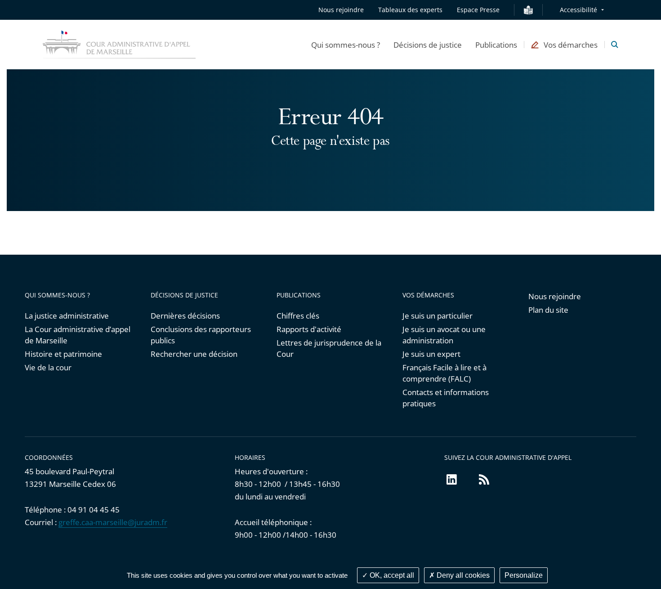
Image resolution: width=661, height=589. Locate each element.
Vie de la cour (48, 367)
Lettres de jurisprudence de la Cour (329, 348)
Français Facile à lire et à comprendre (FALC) (444, 373)
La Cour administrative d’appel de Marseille (77, 335)
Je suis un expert (431, 354)
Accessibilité (578, 9)
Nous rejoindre (341, 9)
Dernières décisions (185, 315)
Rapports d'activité (309, 329)
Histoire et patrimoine (63, 354)
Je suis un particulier (437, 315)
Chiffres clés (298, 315)
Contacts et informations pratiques (445, 398)
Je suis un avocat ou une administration (444, 335)
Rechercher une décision (194, 354)
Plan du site (548, 310)
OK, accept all (391, 575)
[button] (345, 44)
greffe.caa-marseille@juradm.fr (112, 522)
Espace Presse (478, 9)
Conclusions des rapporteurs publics (201, 335)
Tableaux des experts (410, 9)
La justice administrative (67, 315)
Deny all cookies (462, 575)
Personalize (524, 575)
